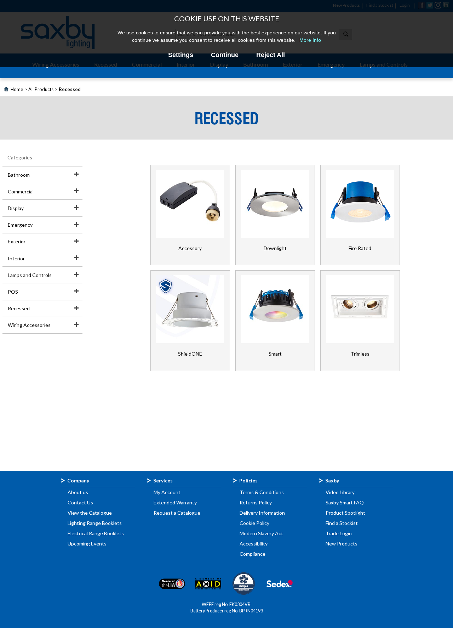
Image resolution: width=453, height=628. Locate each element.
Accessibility (254, 544)
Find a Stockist (342, 523)
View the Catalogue (90, 513)
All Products (40, 89)
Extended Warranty (175, 502)
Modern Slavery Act (261, 533)
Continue (225, 54)
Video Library (340, 492)
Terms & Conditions (262, 492)
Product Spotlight (345, 513)
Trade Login (339, 533)
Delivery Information (262, 513)
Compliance (252, 554)
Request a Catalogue (177, 513)
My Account (167, 492)
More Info (310, 40)
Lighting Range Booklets (95, 523)
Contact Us (80, 502)
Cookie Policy (254, 523)
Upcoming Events (87, 544)
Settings (180, 54)
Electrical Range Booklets (96, 533)
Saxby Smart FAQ (345, 502)
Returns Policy (256, 502)
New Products (341, 544)
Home (17, 89)
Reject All (270, 54)
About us (78, 492)
